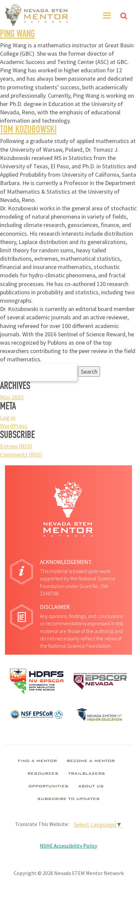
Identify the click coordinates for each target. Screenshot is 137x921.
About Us (91, 787)
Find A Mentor (37, 761)
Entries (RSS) (16, 446)
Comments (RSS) (21, 454)
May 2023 (12, 397)
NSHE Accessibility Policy (68, 845)
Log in (7, 417)
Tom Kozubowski (28, 131)
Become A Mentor (91, 761)
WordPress (13, 426)
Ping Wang (17, 35)
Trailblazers (86, 774)
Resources (43, 774)
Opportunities (48, 787)
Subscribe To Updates (68, 799)
